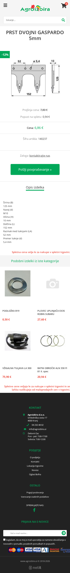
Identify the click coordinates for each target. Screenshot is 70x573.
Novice (35, 470)
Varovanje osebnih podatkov (35, 496)
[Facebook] (35, 510)
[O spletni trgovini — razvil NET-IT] (35, 568)
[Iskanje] (63, 20)
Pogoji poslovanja (35, 492)
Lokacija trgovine (35, 465)
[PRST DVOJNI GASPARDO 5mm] (35, 78)
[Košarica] (63, 5)
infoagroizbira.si (37, 429)
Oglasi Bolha (35, 474)
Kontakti (35, 461)
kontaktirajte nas (39, 155)
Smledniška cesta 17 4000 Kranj (37, 419)
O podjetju (35, 457)
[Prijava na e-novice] (64, 533)
